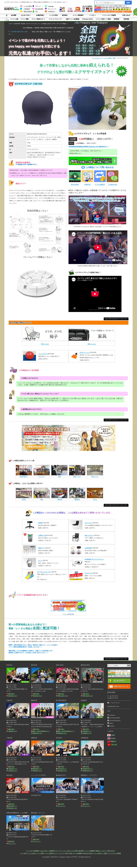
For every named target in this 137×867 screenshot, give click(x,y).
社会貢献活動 (39, 9)
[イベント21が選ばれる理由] (78, 12)
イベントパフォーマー (55, 19)
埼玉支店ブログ (62, 770)
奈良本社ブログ (12, 696)
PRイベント (95, 476)
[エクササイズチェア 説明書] (37, 255)
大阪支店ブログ (12, 731)
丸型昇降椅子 (88, 548)
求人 (36, 11)
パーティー (41, 476)
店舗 (41, 499)
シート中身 (6, 19)
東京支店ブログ (37, 696)
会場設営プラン (53, 851)
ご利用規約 (26, 9)
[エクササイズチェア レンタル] (37, 130)
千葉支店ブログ (12, 770)
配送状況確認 (28, 11)
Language (51, 6)
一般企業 (59, 499)
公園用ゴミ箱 (42, 535)
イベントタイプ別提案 (109, 15)
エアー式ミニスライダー (44, 572)
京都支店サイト (87, 731)
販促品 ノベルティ (101, 851)
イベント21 (29, 851)
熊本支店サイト (12, 806)
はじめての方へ (26, 15)
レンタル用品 (53, 15)
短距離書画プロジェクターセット (94, 559)
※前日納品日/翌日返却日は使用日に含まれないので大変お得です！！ (88, 146)
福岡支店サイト (37, 768)
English (113, 738)
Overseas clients (87, 19)
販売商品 (64, 15)
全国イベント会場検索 (72, 19)
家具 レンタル (92, 344)
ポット (40, 560)
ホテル (95, 499)
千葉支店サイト (12, 768)
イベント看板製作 (78, 15)
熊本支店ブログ (12, 808)
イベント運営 (25, 19)
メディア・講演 (40, 6)
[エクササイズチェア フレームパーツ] (37, 303)
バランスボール (42, 354)
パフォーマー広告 (63, 853)
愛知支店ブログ (37, 733)
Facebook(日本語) (114, 718)
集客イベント (77, 476)
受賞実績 (116, 19)
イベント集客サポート (38, 19)
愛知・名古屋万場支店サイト (41, 731)
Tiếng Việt (114, 744)
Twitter (111, 723)
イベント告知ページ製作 (103, 19)
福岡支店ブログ (37, 770)
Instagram (112, 715)
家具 (114, 58)
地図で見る (11, 694)
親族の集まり (24, 476)
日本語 (113, 735)
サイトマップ (52, 9)
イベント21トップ (97, 58)
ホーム (6, 15)
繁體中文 (113, 741)
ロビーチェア (88, 523)
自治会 (24, 499)
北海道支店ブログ (88, 770)
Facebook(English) (114, 720)
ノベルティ (92, 15)
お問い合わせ (126, 15)
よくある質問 (28, 6)
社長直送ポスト (52, 11)
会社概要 (13, 15)
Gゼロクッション (85, 352)
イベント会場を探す (68, 614)
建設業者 (77, 499)
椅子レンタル (45, 344)
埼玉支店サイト (62, 768)
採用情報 (126, 19)
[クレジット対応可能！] (87, 12)
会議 (59, 476)
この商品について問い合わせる (99, 167)
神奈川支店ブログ (63, 696)
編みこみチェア (89, 535)
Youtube (111, 726)
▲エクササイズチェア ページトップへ (116, 319)
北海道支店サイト (88, 768)
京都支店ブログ (87, 733)
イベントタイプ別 (64, 851)
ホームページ (61, 806)
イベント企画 (14, 19)
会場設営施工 (40, 15)
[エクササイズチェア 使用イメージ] (97, 130)
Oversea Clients (87, 853)
